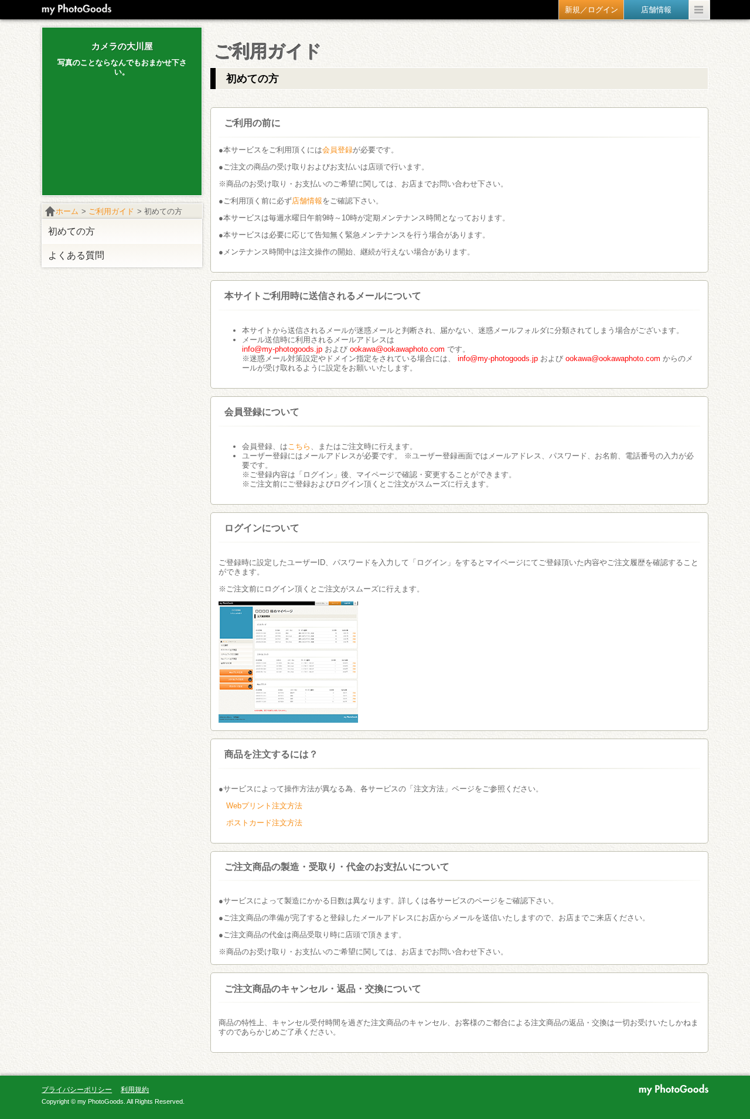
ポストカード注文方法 (264, 822)
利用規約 (135, 1090)
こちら (299, 446)
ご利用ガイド (111, 211)
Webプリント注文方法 (264, 805)
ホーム (67, 211)
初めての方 (71, 231)
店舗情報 (307, 200)
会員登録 (337, 149)
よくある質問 (76, 255)
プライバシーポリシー (77, 1090)
